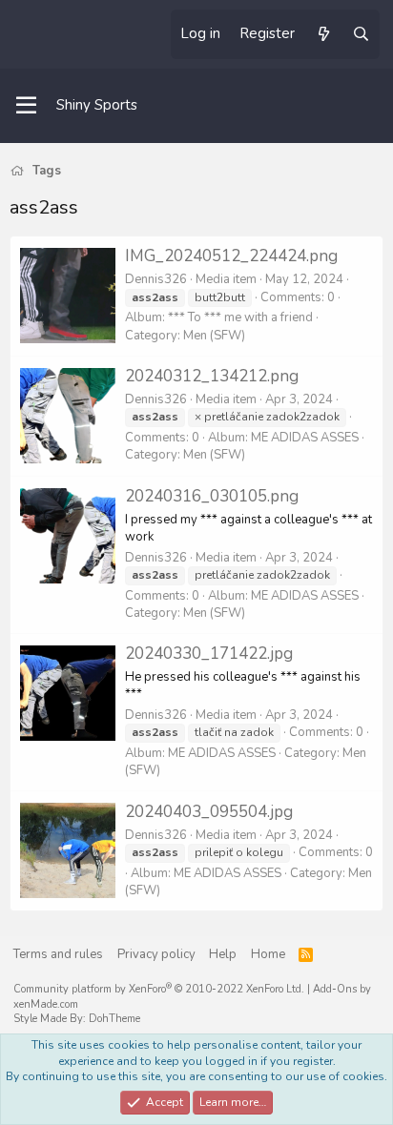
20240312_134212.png (212, 376)
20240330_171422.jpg (209, 654)
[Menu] (26, 106)
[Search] (361, 34)
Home (268, 954)
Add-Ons (335, 989)
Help (223, 954)
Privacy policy (156, 954)
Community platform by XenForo (158, 989)
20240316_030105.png (212, 496)
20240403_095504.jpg (209, 812)
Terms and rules (58, 954)
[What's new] (322, 34)
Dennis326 (156, 279)
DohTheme (114, 1019)
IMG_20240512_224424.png (231, 256)
